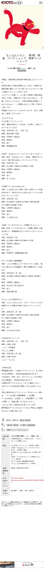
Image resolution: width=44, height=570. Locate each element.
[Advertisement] (22, 534)
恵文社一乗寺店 (25, 420)
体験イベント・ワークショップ (17, 430)
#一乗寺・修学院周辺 (28, 425)
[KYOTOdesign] (12, 3)
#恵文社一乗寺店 (12, 425)
